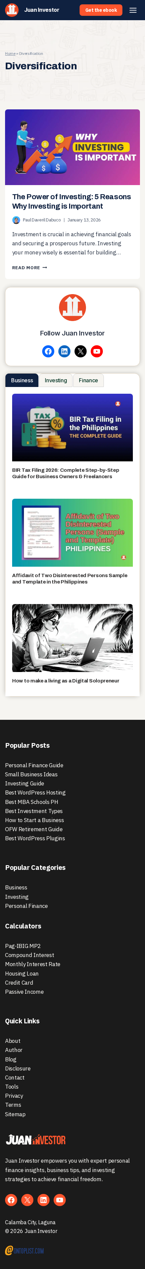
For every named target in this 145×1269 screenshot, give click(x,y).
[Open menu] (133, 10)
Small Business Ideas (31, 774)
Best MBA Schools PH (31, 802)
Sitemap (15, 1114)
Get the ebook (101, 10)
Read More (29, 268)
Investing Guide (24, 783)
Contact (15, 1077)
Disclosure (18, 1068)
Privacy (14, 1095)
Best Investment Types (34, 811)
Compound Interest (29, 955)
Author (14, 1050)
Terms (13, 1104)
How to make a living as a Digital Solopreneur (65, 680)
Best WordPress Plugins (35, 838)
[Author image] (16, 220)
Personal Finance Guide (34, 765)
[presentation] (72, 147)
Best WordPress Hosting (35, 792)
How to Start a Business (34, 820)
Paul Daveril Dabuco (42, 220)
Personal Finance (26, 906)
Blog (11, 1059)
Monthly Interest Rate (32, 964)
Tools (11, 1086)
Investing (17, 897)
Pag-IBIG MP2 (23, 946)
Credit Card (19, 982)
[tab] (21, 380)
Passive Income (24, 991)
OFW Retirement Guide (33, 829)
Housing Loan (22, 973)
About (12, 1041)
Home (10, 53)
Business (16, 887)
